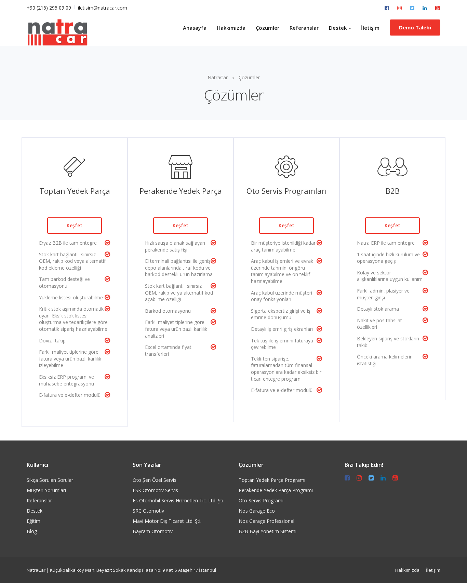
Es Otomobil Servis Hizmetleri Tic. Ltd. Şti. (178, 500)
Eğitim (33, 521)
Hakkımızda (231, 27)
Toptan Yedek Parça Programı (272, 480)
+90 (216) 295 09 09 (49, 7)
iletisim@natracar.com (102, 7)
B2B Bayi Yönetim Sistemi (267, 531)
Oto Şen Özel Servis (154, 480)
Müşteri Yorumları (46, 490)
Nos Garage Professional (266, 521)
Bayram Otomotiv (153, 531)
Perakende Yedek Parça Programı (276, 490)
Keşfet (74, 225)
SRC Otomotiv (148, 510)
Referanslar (304, 27)
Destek (338, 27)
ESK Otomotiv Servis (155, 490)
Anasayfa (194, 27)
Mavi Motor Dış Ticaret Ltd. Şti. (167, 521)
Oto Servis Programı (261, 500)
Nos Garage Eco (257, 510)
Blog (32, 531)
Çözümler (267, 27)
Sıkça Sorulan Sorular (50, 480)
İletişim (370, 27)
